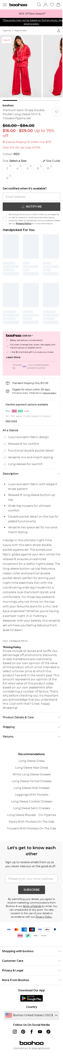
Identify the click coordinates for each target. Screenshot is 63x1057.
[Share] (59, 31)
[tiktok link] (48, 1032)
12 (7, 178)
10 (48, 168)
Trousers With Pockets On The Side (31, 828)
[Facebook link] (32, 1032)
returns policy (49, 393)
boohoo (8, 105)
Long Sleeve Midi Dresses (31, 788)
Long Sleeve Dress (31, 761)
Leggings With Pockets (31, 794)
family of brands (32, 906)
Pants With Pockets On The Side (31, 821)
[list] (31, 13)
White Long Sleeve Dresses (31, 774)
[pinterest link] (23, 1032)
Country (31, 1007)
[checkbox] (5, 219)
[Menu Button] (5, 5)
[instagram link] (15, 1032)
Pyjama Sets (20, 30)
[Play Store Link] (31, 998)
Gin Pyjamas (47, 815)
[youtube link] (40, 1032)
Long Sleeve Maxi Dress (31, 767)
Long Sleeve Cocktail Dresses (31, 801)
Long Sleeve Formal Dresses (31, 781)
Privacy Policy (23, 223)
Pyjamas (7, 30)
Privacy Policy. (43, 916)
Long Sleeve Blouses (21, 815)
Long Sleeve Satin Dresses (31, 808)
